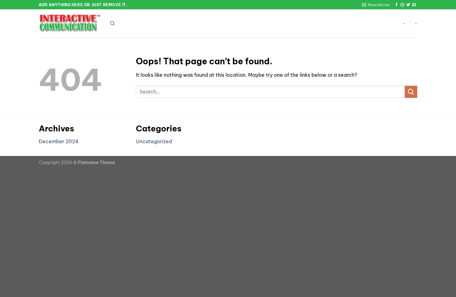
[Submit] (411, 92)
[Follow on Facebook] (396, 5)
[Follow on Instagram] (402, 5)
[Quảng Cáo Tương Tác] (70, 23)
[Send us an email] (414, 5)
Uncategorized (154, 141)
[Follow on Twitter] (408, 5)
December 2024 (58, 141)
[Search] (112, 23)
